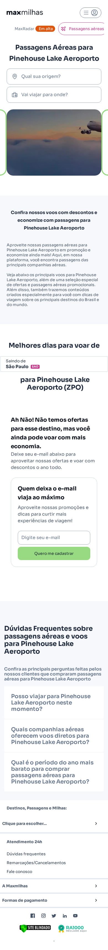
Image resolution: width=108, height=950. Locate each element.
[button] (45, 823)
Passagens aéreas (86, 28)
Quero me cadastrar (54, 553)
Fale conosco (19, 871)
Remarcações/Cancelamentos (36, 862)
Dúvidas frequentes (26, 853)
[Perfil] (90, 12)
